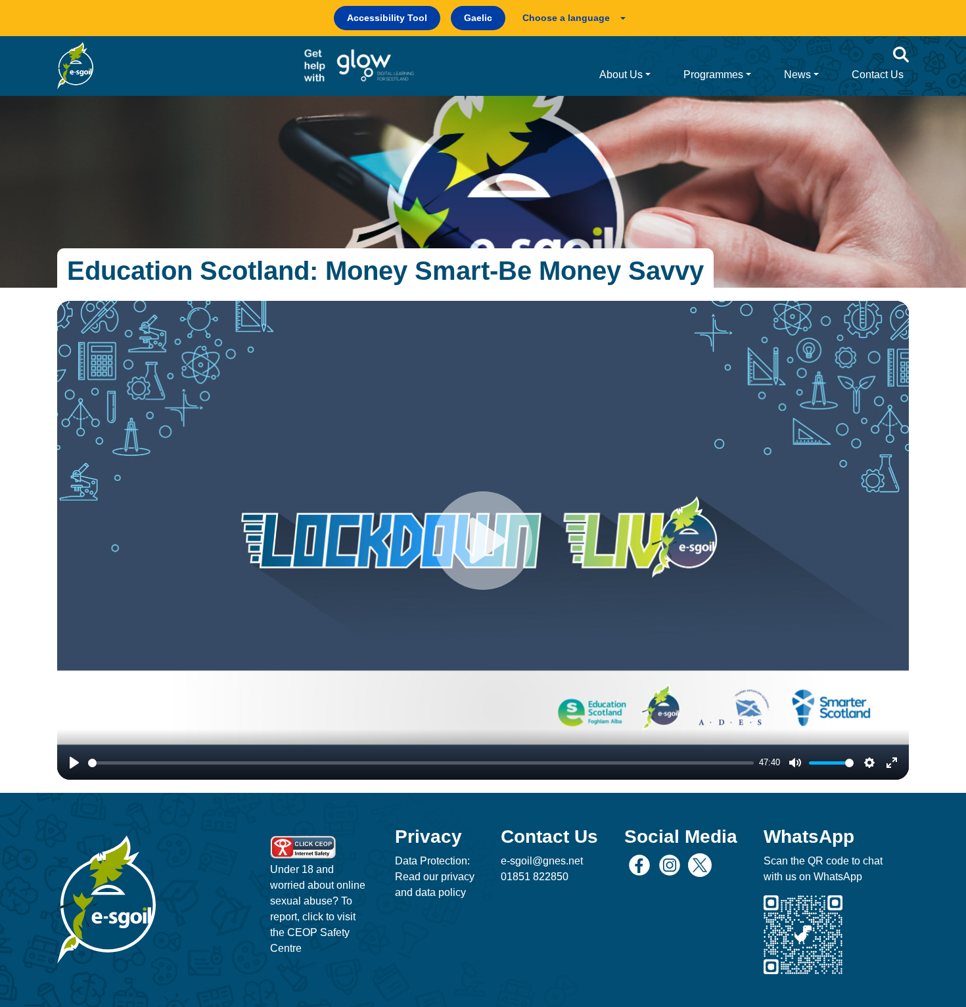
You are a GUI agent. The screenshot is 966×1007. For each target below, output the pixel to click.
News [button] (797, 74)
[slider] (421, 763)
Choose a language (566, 17)
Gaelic (478, 17)
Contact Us (878, 74)
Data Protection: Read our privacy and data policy (434, 876)
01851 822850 (534, 876)
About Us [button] (621, 74)
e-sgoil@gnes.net (542, 860)
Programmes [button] (713, 74)
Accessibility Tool (387, 17)
